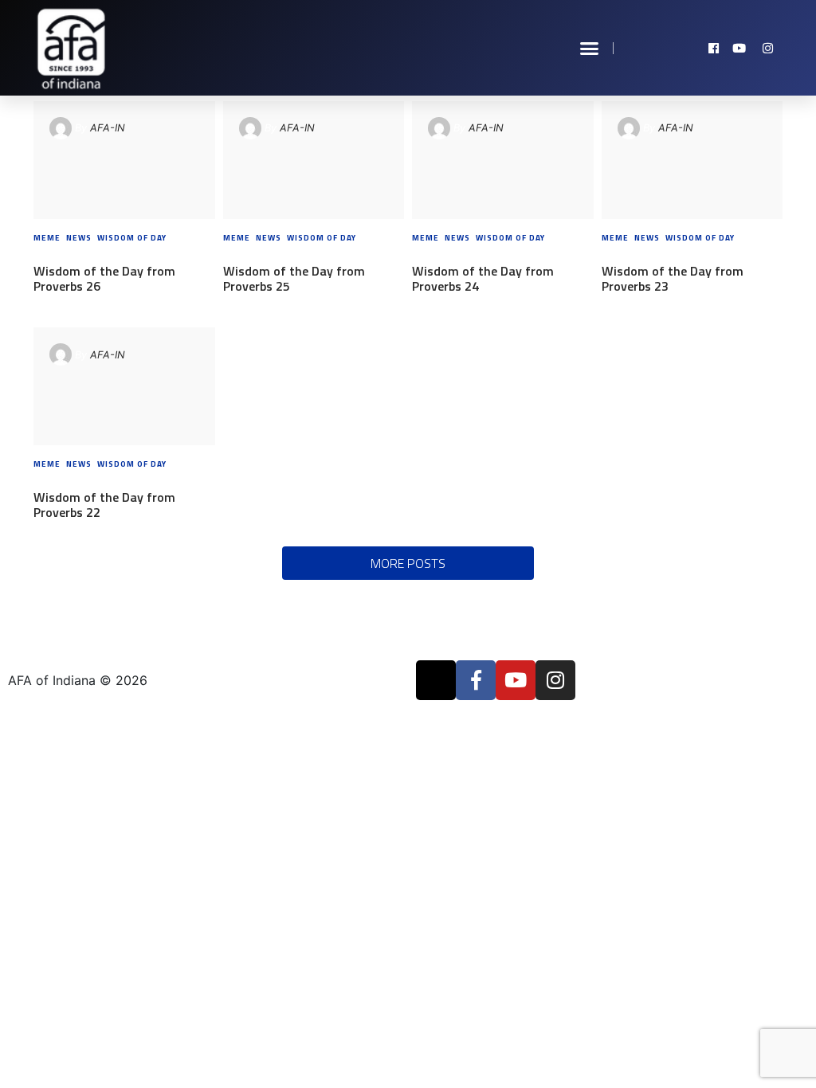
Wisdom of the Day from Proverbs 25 (294, 278)
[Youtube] (516, 680)
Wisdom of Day (132, 238)
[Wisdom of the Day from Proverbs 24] (502, 160)
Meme (47, 238)
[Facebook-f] (476, 680)
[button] (590, 48)
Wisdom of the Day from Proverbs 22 (104, 504)
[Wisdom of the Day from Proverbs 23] (692, 160)
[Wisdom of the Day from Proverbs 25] (313, 160)
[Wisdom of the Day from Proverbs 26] (124, 160)
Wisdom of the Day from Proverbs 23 (672, 278)
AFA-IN (107, 128)
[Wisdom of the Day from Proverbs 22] (124, 386)
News (79, 238)
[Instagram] (555, 680)
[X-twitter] (436, 680)
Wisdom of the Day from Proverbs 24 (483, 278)
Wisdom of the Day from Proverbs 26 (104, 278)
